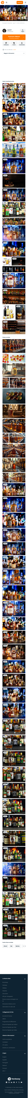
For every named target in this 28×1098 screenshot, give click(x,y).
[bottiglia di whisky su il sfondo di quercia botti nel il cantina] (13, 520)
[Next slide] (21, 1011)
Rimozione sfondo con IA (8, 1069)
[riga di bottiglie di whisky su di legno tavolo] (13, 370)
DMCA (4, 1083)
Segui (22, 31)
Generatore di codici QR (8, 1071)
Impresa (4, 1055)
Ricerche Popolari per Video (9, 1095)
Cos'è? (14, 49)
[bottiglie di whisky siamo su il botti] (5, 532)
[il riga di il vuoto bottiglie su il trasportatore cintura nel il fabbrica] (5, 482)
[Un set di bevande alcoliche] (8, 320)
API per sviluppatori (7, 1061)
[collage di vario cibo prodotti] (13, 220)
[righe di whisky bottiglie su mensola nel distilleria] (13, 470)
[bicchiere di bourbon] (7, 336)
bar (11, 1011)
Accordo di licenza (7, 1081)
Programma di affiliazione (9, 1086)
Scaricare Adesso (14, 37)
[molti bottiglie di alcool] (13, 133)
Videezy (4, 1053)
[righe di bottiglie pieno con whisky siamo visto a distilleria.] (10, 493)
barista (17, 1011)
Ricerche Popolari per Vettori (9, 1089)
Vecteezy (4, 1050)
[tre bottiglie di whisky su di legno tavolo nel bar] (10, 427)
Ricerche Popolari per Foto (9, 1092)
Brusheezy (5, 1047)
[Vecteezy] (2, 2)
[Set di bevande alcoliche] (6, 261)
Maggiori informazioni (9, 52)
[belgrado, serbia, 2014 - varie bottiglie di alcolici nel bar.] (13, 90)
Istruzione (5, 1058)
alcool (5, 1011)
